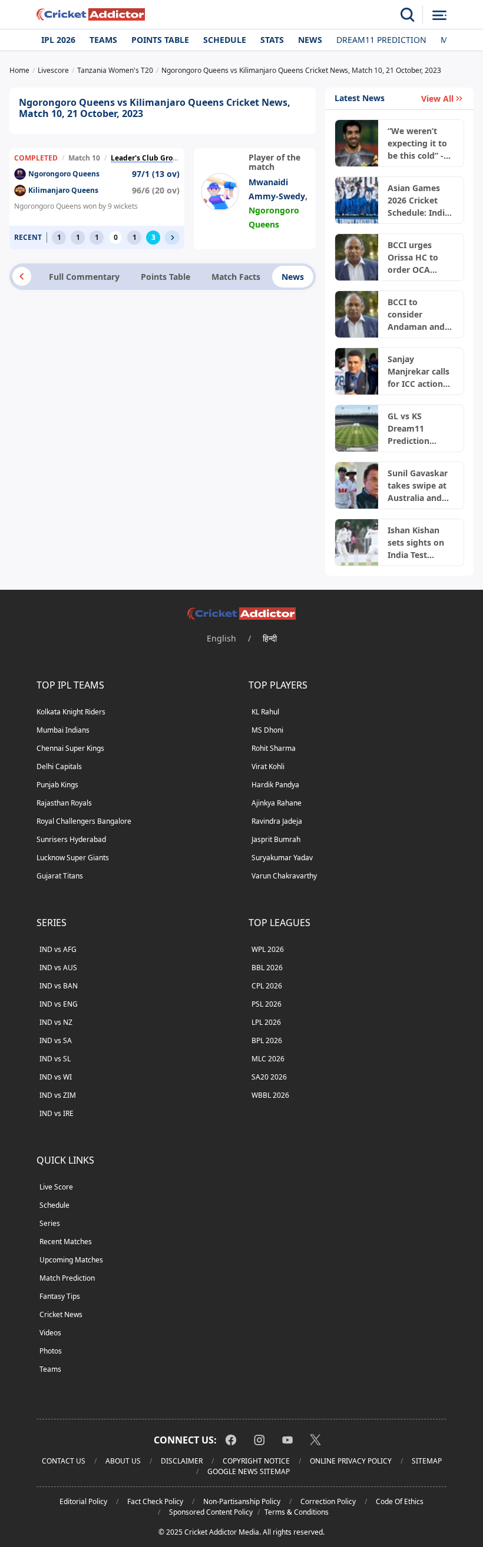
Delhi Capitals (59, 766)
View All (437, 98)
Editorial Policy (83, 1501)
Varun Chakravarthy (284, 876)
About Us (123, 1461)
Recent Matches (65, 1242)
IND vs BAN (58, 986)
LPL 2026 (266, 1022)
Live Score (56, 1187)
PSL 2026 (267, 1004)
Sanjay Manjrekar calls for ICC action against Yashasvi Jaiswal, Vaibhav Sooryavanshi (420, 371)
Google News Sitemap (248, 1471)
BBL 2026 (267, 968)
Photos (50, 1351)
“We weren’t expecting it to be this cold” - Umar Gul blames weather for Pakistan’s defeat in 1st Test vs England (420, 143)
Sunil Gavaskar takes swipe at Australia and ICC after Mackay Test (418, 485)
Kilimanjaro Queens (63, 190)
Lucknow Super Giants (73, 858)
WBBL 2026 (270, 1095)
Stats (272, 39)
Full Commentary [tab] (84, 276)
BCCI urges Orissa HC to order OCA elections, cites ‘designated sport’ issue (418, 257)
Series (49, 1223)
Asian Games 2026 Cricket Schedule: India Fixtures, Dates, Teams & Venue (419, 200)
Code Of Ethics (400, 1501)
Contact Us (63, 1461)
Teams (103, 39)
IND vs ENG (58, 1004)
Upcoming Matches (71, 1260)
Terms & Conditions (296, 1512)
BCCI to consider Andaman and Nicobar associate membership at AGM (419, 314)
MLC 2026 (268, 1059)
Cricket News (60, 1314)
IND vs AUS (58, 968)
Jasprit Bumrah (276, 839)
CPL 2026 (267, 986)
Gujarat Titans (60, 876)
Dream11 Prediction (381, 39)
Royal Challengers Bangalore (84, 821)
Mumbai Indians (63, 730)
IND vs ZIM (57, 1095)
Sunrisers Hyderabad (71, 839)
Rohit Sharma (274, 748)
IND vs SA (55, 1040)
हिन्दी (270, 638)
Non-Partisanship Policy (241, 1501)
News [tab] (293, 276)
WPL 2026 (268, 949)
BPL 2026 (267, 1040)
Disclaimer (182, 1461)
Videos (50, 1333)
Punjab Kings (57, 785)
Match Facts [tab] (235, 276)
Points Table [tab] (165, 276)
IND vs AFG (58, 949)
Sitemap (427, 1461)
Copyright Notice (256, 1461)
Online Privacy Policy (351, 1461)
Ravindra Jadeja (277, 821)
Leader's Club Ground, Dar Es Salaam (175, 158)
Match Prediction (67, 1278)
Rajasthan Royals (64, 803)
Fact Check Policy (155, 1501)
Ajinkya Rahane (277, 803)
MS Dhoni (267, 730)
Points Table (160, 39)
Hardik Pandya (275, 785)
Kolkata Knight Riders (71, 712)
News (310, 39)
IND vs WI (55, 1077)
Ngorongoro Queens (64, 174)
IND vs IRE (56, 1113)
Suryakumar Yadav (282, 858)
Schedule (224, 39)
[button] (173, 237)
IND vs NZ (55, 1022)
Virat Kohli (268, 766)
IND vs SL (55, 1059)
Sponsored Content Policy (211, 1512)
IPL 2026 (58, 39)
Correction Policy (328, 1501)
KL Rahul (265, 712)
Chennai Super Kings (70, 748)
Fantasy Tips (59, 1296)
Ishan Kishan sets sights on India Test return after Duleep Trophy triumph (417, 542)
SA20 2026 (269, 1077)
